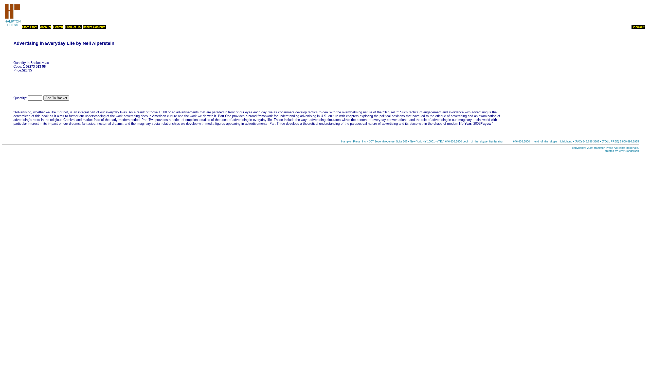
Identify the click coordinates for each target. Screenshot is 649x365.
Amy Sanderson (629, 150)
